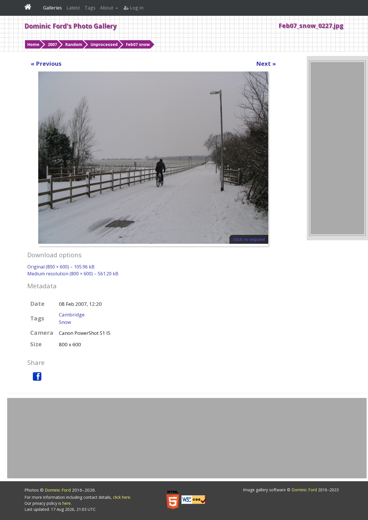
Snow (65, 322)
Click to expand (249, 239)
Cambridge (72, 314)
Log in (136, 8)
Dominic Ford (58, 490)
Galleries (52, 8)
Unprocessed (104, 44)
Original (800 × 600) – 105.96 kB (61, 267)
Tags (90, 8)
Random (73, 44)
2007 (52, 44)
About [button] (107, 8)
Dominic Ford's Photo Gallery (70, 25)
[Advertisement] (337, 148)
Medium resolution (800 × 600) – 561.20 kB (72, 273)
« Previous (46, 63)
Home (33, 44)
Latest (73, 8)
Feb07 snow (138, 44)
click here (121, 497)
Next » (266, 63)
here (66, 503)
